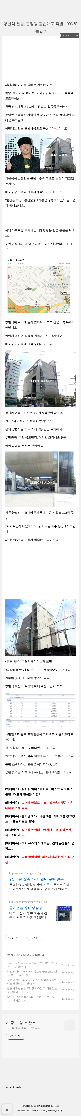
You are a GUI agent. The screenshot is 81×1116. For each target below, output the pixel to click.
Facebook (41, 1110)
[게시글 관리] (22, 938)
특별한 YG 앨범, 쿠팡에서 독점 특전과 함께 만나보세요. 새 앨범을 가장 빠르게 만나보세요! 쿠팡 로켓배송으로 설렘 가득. (40, 887)
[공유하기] (17, 938)
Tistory (37, 1105)
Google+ (60, 1110)
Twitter (32, 1110)
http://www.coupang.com (23, 873)
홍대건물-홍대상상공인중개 (27, 908)
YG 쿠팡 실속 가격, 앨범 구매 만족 (36, 879)
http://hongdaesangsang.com (24, 901)
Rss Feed (20, 1110)
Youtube (51, 1110)
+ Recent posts (12, 1087)
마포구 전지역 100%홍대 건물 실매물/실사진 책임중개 (28, 915)
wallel (56, 1105)
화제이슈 (13, 955)
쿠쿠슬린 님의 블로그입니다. (23, 1028)
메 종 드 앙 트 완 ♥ (20, 1023)
